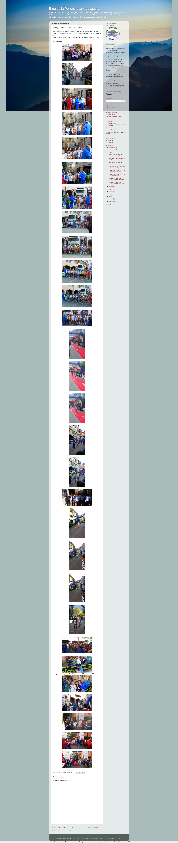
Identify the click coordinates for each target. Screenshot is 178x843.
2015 (109, 143)
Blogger (118, 838)
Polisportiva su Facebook (113, 110)
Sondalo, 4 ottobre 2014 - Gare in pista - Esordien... (117, 178)
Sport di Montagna (111, 130)
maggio (111, 194)
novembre (112, 150)
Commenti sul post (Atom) (66, 831)
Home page (77, 827)
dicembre (112, 147)
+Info (124, 842)
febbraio (111, 201)
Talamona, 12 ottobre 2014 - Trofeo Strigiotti (117, 175)
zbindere (105, 838)
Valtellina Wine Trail (111, 127)
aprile (111, 196)
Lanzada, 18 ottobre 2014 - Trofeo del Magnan (117, 167)
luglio (111, 191)
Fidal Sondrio (109, 121)
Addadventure (110, 119)
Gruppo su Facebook (112, 112)
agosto (111, 189)
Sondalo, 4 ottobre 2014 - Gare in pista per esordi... (117, 182)
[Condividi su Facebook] (83, 773)
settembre (112, 186)
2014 (109, 145)
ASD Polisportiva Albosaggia (114, 107)
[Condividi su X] (81, 773)
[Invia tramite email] (77, 773)
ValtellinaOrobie (110, 114)
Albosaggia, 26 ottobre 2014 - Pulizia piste (117, 163)
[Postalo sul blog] (79, 773)
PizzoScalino (109, 125)
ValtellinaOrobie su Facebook (114, 116)
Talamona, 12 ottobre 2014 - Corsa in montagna (117, 171)
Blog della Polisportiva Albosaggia (74, 8)
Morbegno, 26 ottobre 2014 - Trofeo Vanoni (117, 159)
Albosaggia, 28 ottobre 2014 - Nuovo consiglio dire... (117, 155)
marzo (111, 199)
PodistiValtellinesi (111, 123)
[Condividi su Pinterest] (84, 773)
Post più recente (58, 827)
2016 (109, 140)
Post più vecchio (95, 827)
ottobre (111, 152)
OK (129, 842)
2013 (109, 204)
